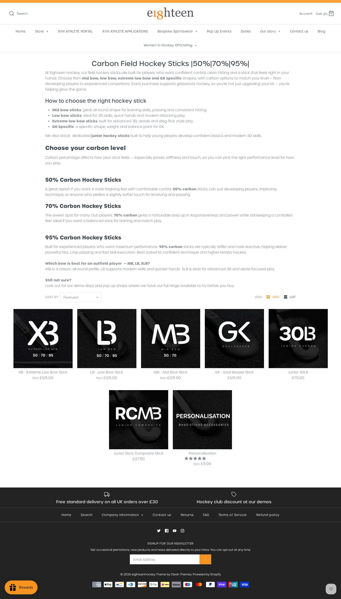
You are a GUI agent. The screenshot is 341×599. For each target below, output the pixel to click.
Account (306, 13)
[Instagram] (182, 530)
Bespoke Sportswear (177, 31)
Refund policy (268, 514)
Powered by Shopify (207, 574)
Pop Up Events (219, 31)
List (293, 297)
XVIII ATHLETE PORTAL (75, 31)
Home (21, 31)
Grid (276, 297)
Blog (321, 31)
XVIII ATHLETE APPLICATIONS (125, 31)
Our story (270, 31)
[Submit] (205, 559)
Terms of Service (233, 514)
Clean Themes (181, 574)
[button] (196, 458)
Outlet (246, 31)
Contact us (299, 31)
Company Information (122, 514)
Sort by (51, 297)
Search (86, 514)
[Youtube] (174, 530)
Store (41, 31)
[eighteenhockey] (170, 10)
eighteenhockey (143, 574)
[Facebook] (166, 530)
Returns (187, 514)
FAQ (206, 514)
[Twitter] (159, 530)
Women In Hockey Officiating (170, 45)
